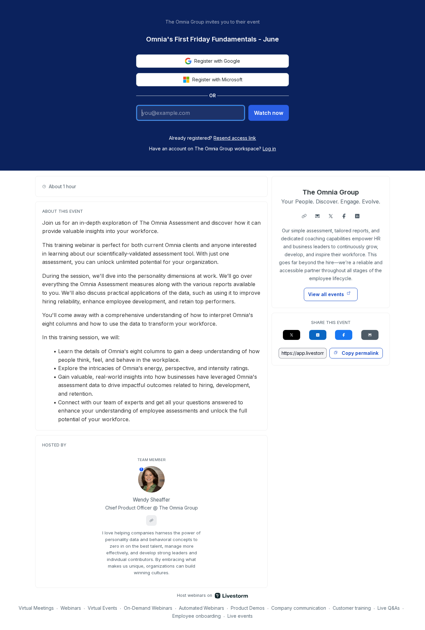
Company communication (298, 608)
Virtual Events (102, 608)
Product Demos (248, 608)
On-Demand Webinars (148, 608)
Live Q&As (389, 608)
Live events (240, 616)
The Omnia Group (330, 192)
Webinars (70, 608)
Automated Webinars (201, 608)
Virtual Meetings (36, 608)
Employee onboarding (196, 616)
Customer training (352, 608)
